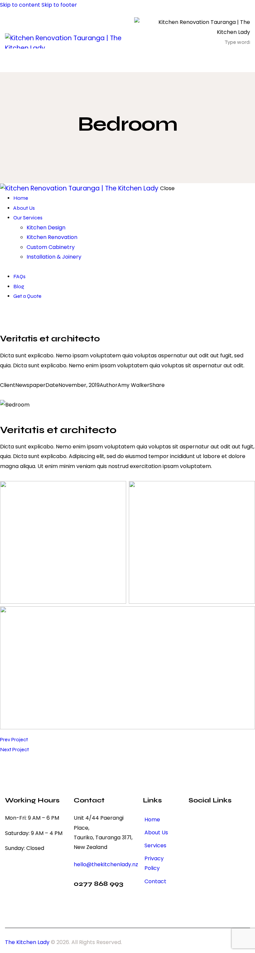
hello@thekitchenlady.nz (106, 864)
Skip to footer (59, 5)
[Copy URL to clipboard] (34, 395)
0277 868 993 (98, 884)
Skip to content (20, 5)
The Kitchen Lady (27, 942)
